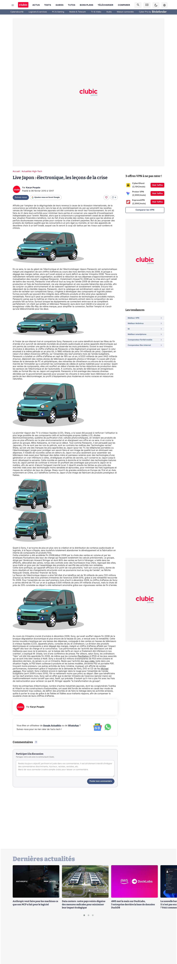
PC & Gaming (58, 12)
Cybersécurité (16, 12)
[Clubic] (23, 5)
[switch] (155, 5)
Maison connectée (125, 12)
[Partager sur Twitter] (170, 950)
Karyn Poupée (33, 188)
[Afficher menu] (12, 5)
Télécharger (105, 5)
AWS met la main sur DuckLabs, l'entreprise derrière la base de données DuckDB (133, 904)
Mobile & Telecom (77, 12)
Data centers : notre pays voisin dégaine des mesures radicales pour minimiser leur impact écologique (83, 904)
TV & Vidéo (96, 12)
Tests (47, 5)
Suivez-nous (21, 197)
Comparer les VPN (145, 210)
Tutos (71, 5)
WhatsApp (73, 726)
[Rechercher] (138, 5)
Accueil (16, 171)
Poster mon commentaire (101, 781)
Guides (59, 5)
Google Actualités (52, 726)
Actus (36, 5)
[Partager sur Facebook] (170, 941)
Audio (109, 12)
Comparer (124, 5)
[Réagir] (106, 197)
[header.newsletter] (146, 5)
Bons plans (86, 5)
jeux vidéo (90, 661)
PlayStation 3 (84, 656)
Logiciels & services (38, 12)
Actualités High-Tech (32, 171)
